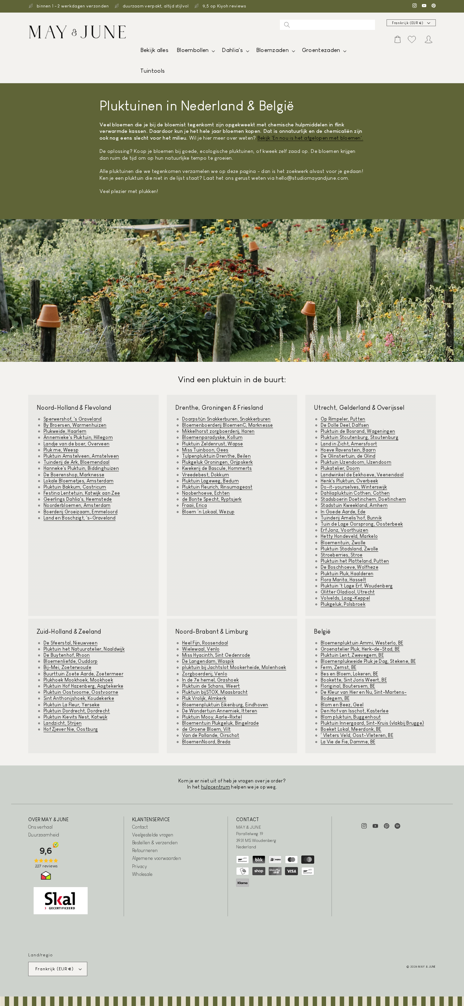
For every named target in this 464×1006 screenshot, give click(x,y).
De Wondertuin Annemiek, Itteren (219, 710)
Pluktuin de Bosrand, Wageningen (358, 431)
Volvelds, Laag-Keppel (345, 598)
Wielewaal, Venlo (201, 649)
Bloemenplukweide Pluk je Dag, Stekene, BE (368, 661)
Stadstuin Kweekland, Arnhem (354, 505)
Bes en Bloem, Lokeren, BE (349, 673)
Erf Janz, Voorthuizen (344, 530)
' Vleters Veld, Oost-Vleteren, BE (357, 735)
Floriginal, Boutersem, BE (348, 686)
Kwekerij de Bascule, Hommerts (217, 468)
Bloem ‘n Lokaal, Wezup (208, 511)
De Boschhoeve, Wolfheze (349, 567)
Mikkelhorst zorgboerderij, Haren (218, 431)
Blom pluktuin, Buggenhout (351, 717)
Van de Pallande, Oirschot (210, 735)
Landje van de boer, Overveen (76, 443)
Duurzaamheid (43, 834)
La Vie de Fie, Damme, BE (348, 741)
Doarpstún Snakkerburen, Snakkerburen (226, 419)
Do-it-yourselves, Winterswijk (354, 487)
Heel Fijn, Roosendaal (205, 643)
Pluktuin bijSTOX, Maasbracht (215, 692)
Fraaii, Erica (194, 505)
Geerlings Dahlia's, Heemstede (77, 499)
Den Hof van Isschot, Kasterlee (355, 710)
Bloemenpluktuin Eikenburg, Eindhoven (225, 704)
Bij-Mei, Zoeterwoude (67, 667)
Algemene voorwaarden (156, 858)
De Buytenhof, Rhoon (66, 655)
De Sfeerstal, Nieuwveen (70, 643)
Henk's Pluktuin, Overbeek (349, 480)
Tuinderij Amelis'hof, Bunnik (351, 517)
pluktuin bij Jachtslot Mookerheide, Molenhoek (234, 667)
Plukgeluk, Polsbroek (343, 604)
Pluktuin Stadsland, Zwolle (349, 548)
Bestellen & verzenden (155, 842)
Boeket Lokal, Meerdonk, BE (351, 729)
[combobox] (327, 25)
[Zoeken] (287, 25)
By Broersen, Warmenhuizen (75, 425)
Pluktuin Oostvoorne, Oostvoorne (80, 692)
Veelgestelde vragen (153, 834)
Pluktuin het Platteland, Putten (355, 561)
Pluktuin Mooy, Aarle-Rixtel (212, 717)
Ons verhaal (40, 827)
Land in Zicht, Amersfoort (349, 443)
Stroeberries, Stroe (342, 555)
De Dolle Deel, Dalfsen (345, 425)
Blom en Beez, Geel (342, 704)
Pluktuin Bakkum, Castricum (74, 487)
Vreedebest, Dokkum (205, 474)
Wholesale (142, 874)
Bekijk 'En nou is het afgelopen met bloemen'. (310, 138)
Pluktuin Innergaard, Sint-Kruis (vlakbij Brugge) (372, 723)
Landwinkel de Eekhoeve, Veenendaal (362, 474)
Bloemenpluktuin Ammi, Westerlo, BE (362, 643)
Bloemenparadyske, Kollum (212, 437)
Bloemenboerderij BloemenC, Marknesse (227, 425)
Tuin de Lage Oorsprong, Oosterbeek (362, 524)
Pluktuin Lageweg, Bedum (210, 480)
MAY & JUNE (427, 966)
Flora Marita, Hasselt (343, 579)
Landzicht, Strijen (62, 723)
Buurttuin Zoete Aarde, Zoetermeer (83, 673)
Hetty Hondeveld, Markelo (349, 536)
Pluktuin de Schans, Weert (211, 686)
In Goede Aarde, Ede (343, 511)
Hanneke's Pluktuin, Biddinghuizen (81, 468)
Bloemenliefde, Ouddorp (70, 661)
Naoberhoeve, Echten (206, 493)
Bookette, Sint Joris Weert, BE (354, 680)
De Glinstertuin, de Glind (348, 456)
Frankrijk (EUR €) (408, 23)
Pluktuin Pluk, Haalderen (347, 573)
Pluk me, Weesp (60, 450)
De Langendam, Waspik (208, 661)
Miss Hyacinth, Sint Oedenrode (216, 655)
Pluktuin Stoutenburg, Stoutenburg (359, 437)
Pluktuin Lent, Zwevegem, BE (352, 655)
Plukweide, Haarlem (64, 431)
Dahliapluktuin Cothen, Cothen (355, 493)
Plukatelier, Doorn (340, 468)
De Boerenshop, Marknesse (73, 474)
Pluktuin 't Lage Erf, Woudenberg (357, 585)
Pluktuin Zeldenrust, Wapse (212, 443)
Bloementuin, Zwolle (343, 542)
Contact (140, 827)
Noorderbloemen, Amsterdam (77, 505)
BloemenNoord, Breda (206, 741)
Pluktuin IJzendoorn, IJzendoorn (356, 462)
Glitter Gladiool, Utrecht (348, 592)
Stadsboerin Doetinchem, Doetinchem (363, 499)
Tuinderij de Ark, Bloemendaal (76, 462)
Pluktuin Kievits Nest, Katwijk (75, 717)
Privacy (139, 866)
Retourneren (145, 850)
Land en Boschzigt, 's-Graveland (79, 517)
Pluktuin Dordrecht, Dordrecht (76, 710)
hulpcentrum (215, 787)
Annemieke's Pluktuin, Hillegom (78, 437)
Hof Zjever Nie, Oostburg (70, 729)
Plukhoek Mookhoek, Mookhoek (78, 680)
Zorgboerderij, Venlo (204, 673)
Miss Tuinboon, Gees (205, 450)
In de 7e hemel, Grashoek (210, 680)
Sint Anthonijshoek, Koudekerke (78, 698)
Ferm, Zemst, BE (339, 667)
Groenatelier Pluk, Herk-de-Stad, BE (360, 649)
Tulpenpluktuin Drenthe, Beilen (216, 456)
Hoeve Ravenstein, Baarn (348, 450)
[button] (195, 51)
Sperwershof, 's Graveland (72, 419)
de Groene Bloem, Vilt (206, 729)
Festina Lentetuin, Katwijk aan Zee (81, 493)
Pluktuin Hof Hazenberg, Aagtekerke (83, 686)
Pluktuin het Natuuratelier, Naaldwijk (84, 649)
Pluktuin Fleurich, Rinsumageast (217, 487)
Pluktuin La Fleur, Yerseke (71, 704)
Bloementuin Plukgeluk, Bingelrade (220, 723)
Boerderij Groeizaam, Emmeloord (80, 511)
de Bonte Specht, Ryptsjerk (212, 499)
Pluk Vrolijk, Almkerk (204, 698)
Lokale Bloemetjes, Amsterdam (78, 480)
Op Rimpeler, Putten (343, 419)
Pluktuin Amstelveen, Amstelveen (81, 456)
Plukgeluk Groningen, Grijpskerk (217, 462)
